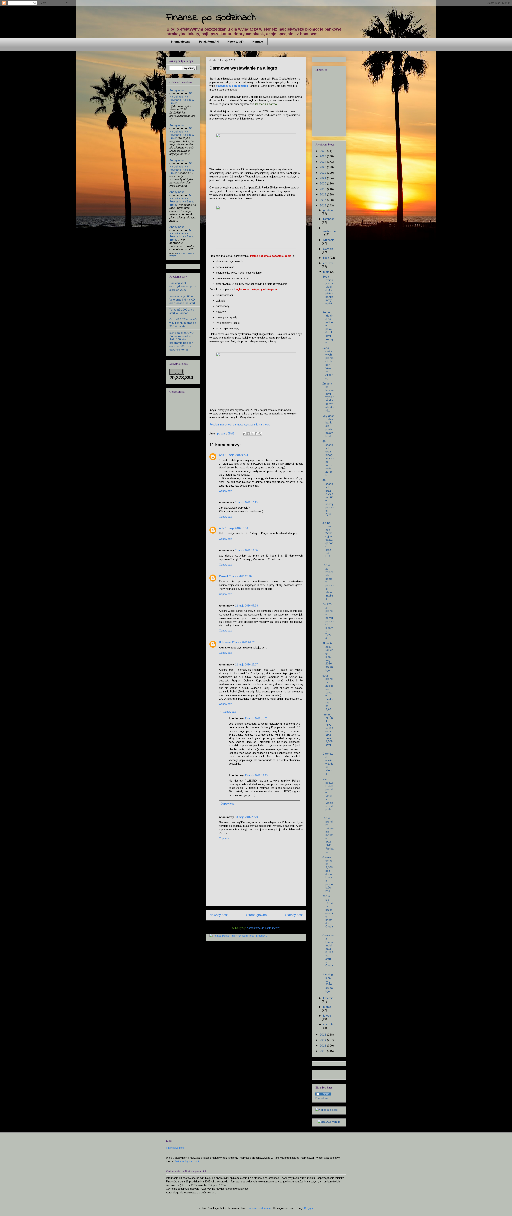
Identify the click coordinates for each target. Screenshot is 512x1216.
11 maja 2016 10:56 (236, 528)
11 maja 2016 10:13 (246, 502)
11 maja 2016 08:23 (236, 454)
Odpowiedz (225, 490)
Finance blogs (321, 1098)
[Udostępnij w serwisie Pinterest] (260, 434)
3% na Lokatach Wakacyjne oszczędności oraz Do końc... (327, 541)
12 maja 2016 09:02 (243, 642)
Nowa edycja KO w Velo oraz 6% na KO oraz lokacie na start (182, 300)
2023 (323, 167)
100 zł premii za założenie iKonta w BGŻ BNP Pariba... (328, 835)
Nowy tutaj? (235, 41)
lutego (327, 1015)
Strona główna (180, 41)
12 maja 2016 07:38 (246, 605)
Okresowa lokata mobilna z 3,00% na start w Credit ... (328, 952)
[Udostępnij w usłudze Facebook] (256, 434)
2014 (323, 1040)
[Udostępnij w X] (252, 434)
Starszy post (294, 915)
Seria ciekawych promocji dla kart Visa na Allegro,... (328, 363)
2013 (323, 1045)
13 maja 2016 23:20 (246, 817)
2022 (323, 172)
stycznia (328, 1024)
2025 (323, 156)
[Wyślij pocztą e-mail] (245, 434)
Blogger (308, 1208)
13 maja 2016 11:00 (256, 718)
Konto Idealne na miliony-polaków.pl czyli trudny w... (327, 327)
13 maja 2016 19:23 (256, 775)
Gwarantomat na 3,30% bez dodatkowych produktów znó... (327, 874)
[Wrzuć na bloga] (248, 434)
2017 (323, 199)
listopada (329, 218)
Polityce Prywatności (186, 1161)
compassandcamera (259, 1208)
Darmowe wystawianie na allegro (327, 763)
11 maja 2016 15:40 (246, 550)
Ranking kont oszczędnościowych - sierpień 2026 (182, 286)
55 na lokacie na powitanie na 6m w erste (181, 98)
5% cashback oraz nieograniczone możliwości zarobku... (328, 458)
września (328, 239)
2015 (323, 1034)
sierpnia (328, 248)
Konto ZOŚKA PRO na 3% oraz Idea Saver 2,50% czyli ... (327, 731)
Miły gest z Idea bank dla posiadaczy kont (328, 426)
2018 (323, 194)
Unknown (225, 642)
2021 (323, 178)
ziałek (244, 85)
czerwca (328, 263)
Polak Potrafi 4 (209, 41)
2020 (323, 183)
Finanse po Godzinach (211, 17)
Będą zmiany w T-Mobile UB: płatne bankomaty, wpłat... (328, 291)
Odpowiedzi (229, 711)
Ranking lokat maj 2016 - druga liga (328, 983)
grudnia (328, 210)
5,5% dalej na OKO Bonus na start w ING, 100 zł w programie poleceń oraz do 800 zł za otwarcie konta (181, 341)
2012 (323, 1051)
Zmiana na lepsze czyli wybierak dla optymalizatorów (328, 397)
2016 (323, 205)
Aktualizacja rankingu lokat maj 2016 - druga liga (328, 657)
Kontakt (257, 41)
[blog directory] (323, 1094)
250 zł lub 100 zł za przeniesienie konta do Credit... (327, 913)
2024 (323, 161)
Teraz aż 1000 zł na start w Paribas (181, 311)
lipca (326, 257)
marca (327, 1006)
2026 (323, 150)
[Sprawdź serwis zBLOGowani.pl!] (329, 1121)
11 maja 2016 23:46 (240, 576)
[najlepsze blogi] (326, 1109)
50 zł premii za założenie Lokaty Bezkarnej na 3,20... (328, 692)
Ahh (221, 454)
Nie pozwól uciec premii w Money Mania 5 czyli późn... (328, 796)
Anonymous (176, 90)
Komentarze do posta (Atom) (263, 927)
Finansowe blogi (175, 1147)
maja (326, 271)
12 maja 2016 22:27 (246, 664)
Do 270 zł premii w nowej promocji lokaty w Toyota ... (328, 621)
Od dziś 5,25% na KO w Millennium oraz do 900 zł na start (183, 323)
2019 (323, 189)
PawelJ (223, 576)
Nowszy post (218, 915)
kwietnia (328, 998)
